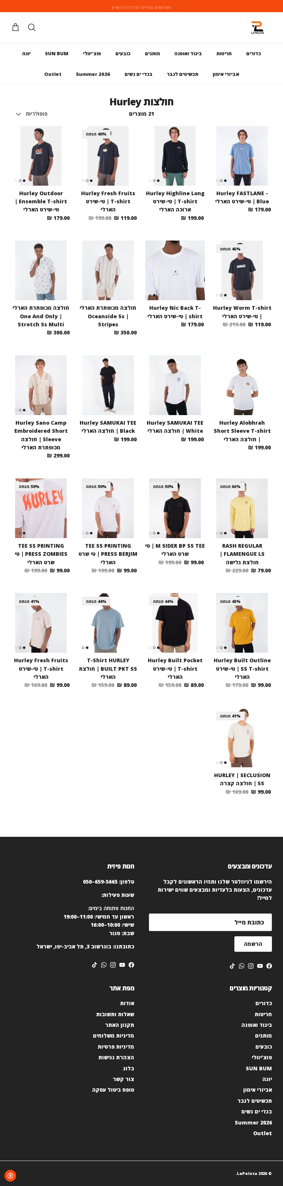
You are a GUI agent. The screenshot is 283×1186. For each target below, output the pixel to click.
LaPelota (247, 1173)
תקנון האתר (119, 1024)
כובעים (122, 53)
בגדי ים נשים (139, 74)
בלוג (128, 1068)
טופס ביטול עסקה (113, 1089)
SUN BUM (57, 53)
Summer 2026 (93, 74)
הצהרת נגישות (116, 1057)
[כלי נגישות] (10, 1176)
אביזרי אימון (226, 74)
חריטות (224, 53)
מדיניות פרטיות (116, 1046)
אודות (127, 1003)
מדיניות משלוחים (113, 1035)
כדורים (253, 53)
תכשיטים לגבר (182, 74)
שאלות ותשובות (115, 1014)
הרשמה (253, 943)
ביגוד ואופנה (188, 53)
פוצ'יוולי (92, 53)
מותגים (152, 53)
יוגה (26, 53)
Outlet (53, 74)
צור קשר (123, 1079)
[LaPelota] (257, 28)
